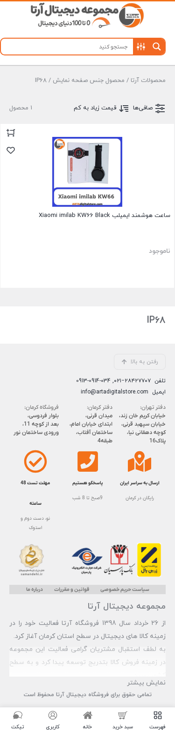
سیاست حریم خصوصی (124, 589)
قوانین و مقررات (71, 589)
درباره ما (34, 589)
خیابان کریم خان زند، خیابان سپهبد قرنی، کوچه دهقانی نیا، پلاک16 (142, 428)
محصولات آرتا (148, 80)
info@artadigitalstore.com (114, 392)
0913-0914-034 (93, 381)
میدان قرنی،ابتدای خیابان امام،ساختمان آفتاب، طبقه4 (91, 428)
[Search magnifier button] (157, 46)
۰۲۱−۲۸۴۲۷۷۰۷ (132, 381)
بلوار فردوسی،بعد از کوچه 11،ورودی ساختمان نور (36, 424)
